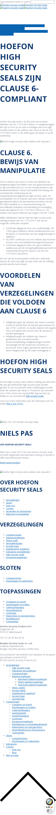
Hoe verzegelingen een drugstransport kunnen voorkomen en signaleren (22, 27)
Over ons (10, 505)
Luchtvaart (11, 613)
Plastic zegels (18, 687)
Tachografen (12, 621)
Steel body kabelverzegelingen (32, 684)
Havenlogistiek (19, 713)
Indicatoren (11, 744)
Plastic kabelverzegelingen (30, 682)
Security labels (19, 690)
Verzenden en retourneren (18, 511)
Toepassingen (13, 701)
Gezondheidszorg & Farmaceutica (28, 730)
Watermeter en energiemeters (20, 615)
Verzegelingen (12, 500)
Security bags (12, 546)
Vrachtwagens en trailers (18, 604)
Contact (10, 508)
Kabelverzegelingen (15, 537)
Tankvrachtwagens (15, 607)
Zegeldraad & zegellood (17, 549)
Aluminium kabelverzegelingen (32, 679)
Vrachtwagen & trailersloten (19, 581)
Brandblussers (13, 618)
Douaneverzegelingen (16, 557)
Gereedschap (18, 699)
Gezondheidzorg (14, 610)
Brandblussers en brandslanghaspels (29, 724)
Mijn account (12, 755)
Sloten (9, 502)
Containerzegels (14, 534)
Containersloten (13, 578)
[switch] (49, 810)
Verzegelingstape (14, 543)
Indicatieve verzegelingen (18, 551)
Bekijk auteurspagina (10, 462)
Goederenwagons (20, 715)
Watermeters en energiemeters (27, 727)
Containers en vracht (16, 601)
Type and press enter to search (15, 1)
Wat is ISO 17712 (14, 403)
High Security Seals (15, 554)
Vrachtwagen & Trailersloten (25, 741)
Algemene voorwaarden (17, 514)
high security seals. (35, 396)
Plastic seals (12, 540)
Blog (14, 752)
